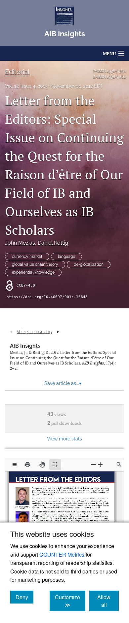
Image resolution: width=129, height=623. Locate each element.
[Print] (27, 464)
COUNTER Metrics (61, 554)
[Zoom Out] (94, 464)
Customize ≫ (70, 600)
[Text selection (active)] (55, 464)
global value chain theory (35, 264)
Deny (24, 597)
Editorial (17, 72)
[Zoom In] (100, 464)
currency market (27, 256)
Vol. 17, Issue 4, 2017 (26, 86)
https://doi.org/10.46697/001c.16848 (47, 297)
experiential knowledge (33, 272)
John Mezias (20, 243)
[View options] (14, 464)
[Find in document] (119, 464)
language (66, 256)
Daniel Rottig (53, 243)
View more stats (64, 438)
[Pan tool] (42, 464)
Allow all (108, 600)
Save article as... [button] (62, 383)
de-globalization (89, 264)
